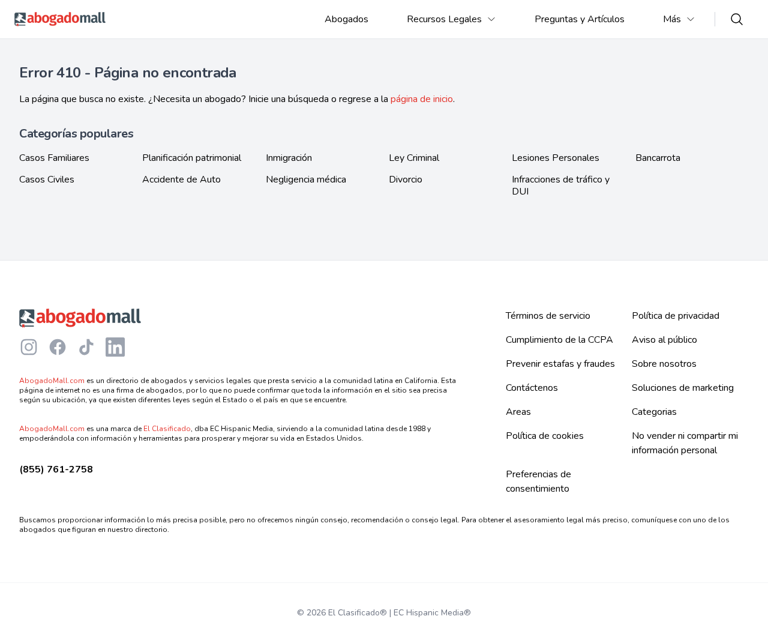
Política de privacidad (675, 315)
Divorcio (405, 180)
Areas (518, 411)
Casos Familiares (54, 158)
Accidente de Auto (181, 180)
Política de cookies (545, 435)
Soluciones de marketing (683, 387)
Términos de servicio (548, 315)
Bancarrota (657, 158)
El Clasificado (167, 428)
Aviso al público (664, 339)
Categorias (654, 411)
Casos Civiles (46, 180)
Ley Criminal (414, 158)
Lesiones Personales (555, 158)
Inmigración (289, 158)
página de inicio (422, 99)
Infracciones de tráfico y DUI (561, 186)
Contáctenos (532, 387)
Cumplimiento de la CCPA (559, 339)
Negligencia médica (306, 180)
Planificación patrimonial (191, 158)
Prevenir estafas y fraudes (560, 363)
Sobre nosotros (664, 363)
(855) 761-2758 (56, 469)
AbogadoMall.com (52, 380)
